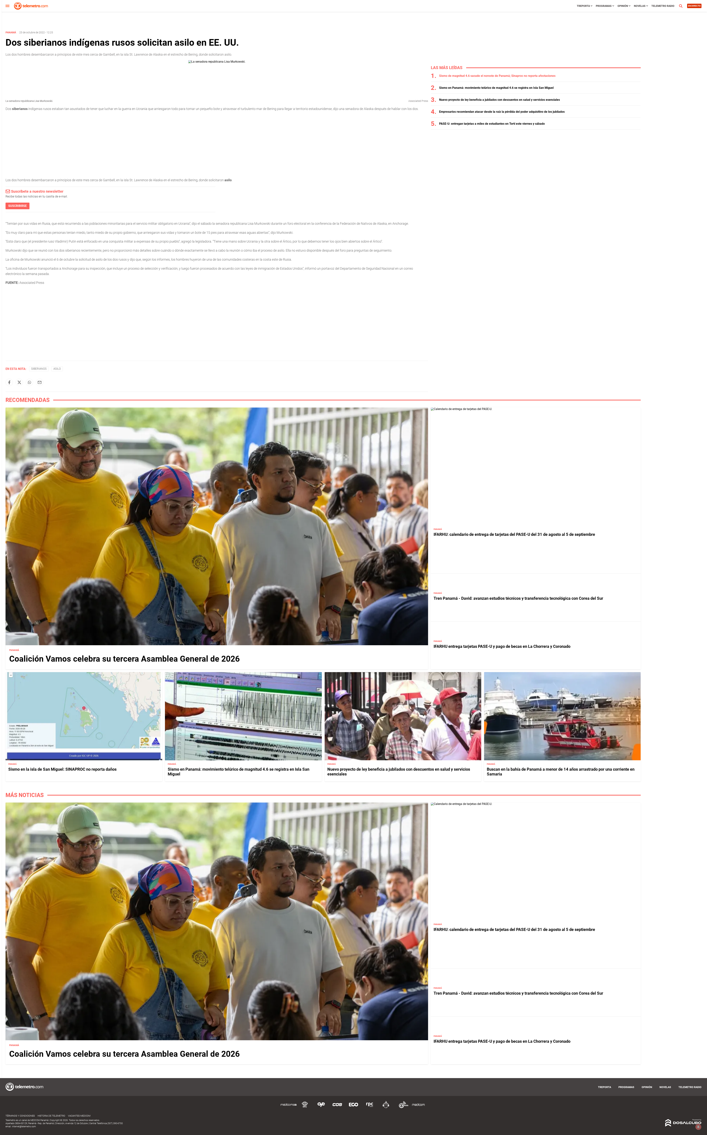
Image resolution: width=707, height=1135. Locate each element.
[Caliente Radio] (386, 1107)
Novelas (640, 6)
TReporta (583, 6)
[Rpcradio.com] (370, 1107)
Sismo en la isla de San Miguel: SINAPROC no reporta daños (62, 769)
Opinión (623, 6)
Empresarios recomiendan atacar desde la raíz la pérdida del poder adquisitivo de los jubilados (502, 111)
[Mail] (39, 382)
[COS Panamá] (337, 1107)
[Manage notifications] (698, 1127)
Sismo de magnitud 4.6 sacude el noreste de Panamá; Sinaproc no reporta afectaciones (497, 76)
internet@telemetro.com (24, 1126)
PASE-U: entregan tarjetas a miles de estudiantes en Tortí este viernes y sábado (492, 123)
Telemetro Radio (662, 6)
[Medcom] (418, 1107)
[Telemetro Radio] (402, 1107)
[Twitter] (19, 382)
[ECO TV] (353, 1107)
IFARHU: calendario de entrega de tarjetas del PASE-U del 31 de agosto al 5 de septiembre (514, 534)
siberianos (39, 368)
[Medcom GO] (289, 1107)
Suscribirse (17, 206)
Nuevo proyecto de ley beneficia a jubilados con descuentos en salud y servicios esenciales (499, 99)
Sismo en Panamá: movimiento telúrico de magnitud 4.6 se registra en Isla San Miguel (496, 88)
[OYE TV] (321, 1107)
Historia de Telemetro (51, 1115)
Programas (604, 6)
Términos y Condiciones (20, 1115)
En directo (694, 6)
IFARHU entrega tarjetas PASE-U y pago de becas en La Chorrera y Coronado (502, 646)
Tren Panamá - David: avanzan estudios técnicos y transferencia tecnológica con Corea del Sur (518, 598)
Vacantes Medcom (79, 1115)
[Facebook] (9, 382)
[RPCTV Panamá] (305, 1107)
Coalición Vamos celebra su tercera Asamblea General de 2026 (124, 659)
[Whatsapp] (29, 382)
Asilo (57, 368)
